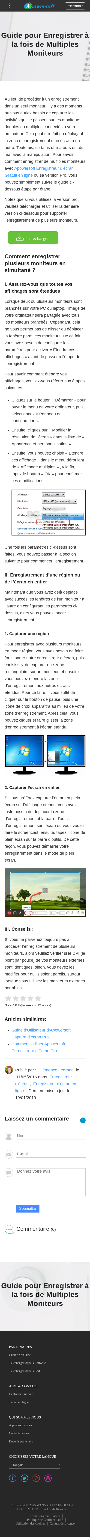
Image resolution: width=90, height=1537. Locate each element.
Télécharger (38, 238)
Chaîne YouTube (20, 1355)
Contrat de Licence (62, 1523)
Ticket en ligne (19, 1402)
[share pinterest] (36, 1478)
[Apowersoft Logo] (39, 5)
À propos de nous (20, 1425)
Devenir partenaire (21, 1441)
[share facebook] (12, 1478)
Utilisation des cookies (30, 1523)
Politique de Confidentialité (45, 1520)
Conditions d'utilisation (45, 1516)
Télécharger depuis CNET (26, 1371)
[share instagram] (48, 1478)
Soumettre (27, 1208)
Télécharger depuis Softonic (27, 1363)
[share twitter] (24, 1478)
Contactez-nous (19, 1433)
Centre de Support (21, 1394)
